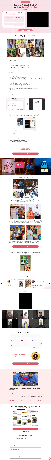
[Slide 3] (25, 287)
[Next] (49, 283)
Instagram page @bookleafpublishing (33, 272)
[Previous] (1, 283)
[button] (25, 2)
